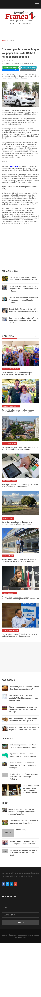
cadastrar (20, 922)
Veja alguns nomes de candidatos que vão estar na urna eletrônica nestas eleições (20, 486)
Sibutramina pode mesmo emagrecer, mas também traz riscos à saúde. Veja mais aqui (23, 709)
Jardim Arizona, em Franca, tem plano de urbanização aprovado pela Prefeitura (24, 776)
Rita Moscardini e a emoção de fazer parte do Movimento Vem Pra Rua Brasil (23, 853)
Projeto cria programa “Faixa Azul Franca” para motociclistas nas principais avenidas (19, 635)
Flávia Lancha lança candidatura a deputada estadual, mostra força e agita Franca (18, 373)
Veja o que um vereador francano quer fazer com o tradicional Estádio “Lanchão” (23, 300)
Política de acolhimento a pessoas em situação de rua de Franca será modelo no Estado (23, 288)
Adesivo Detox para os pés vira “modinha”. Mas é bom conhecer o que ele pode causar (23, 698)
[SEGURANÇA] (21, 830)
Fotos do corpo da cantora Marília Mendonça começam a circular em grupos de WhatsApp (21, 811)
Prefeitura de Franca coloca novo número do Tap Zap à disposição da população (22, 765)
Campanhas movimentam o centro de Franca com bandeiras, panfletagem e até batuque (20, 448)
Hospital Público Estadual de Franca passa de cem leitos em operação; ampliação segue (19, 560)
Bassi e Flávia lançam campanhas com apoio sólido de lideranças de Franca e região (18, 411)
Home (4, 41)
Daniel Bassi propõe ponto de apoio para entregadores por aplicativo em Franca (17, 523)
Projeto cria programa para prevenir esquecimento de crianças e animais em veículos (20, 598)
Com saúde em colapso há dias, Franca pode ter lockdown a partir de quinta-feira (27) (23, 320)
